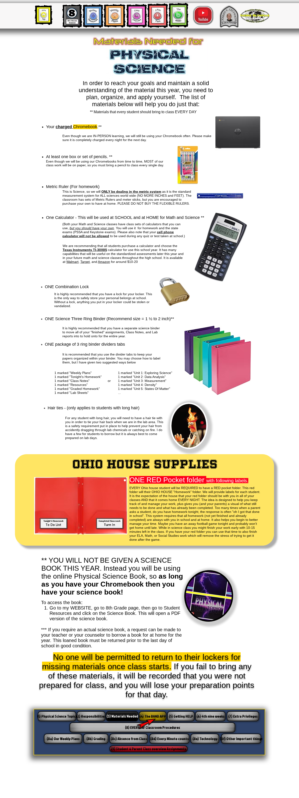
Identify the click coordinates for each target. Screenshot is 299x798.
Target (85, 262)
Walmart (72, 262)
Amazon (104, 262)
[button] (149, 749)
